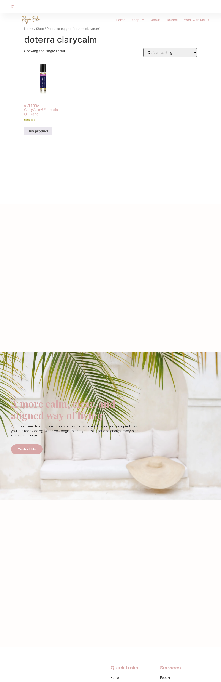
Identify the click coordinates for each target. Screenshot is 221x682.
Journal (172, 20)
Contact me (27, 449)
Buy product (38, 131)
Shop (135, 20)
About (155, 20)
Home (120, 20)
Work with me (194, 20)
